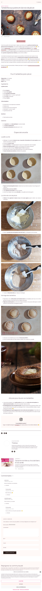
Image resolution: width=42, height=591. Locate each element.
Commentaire (6, 527)
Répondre (7, 485)
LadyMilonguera (7, 498)
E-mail (4, 543)
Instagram (17, 425)
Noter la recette (6, 524)
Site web (4, 547)
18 (16, 468)
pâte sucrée (7, 48)
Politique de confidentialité (24, 589)
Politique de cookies (16, 589)
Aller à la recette (21, 41)
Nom (4, 538)
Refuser (21, 584)
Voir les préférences (21, 587)
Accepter (21, 581)
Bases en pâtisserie (5, 459)
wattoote (6, 480)
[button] (40, 571)
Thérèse (15, 443)
